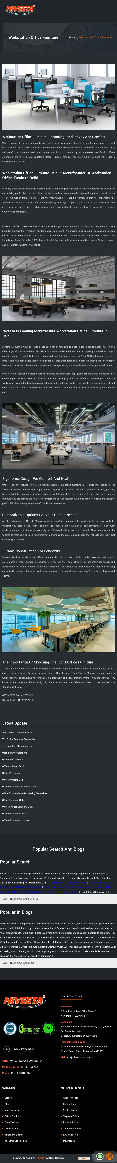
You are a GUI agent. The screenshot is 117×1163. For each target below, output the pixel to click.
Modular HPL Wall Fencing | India (24, 887)
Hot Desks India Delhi (36, 882)
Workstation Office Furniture (17, 732)
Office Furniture (13, 1116)
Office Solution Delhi (13, 766)
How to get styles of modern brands (54, 951)
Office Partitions (11, 773)
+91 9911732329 (30, 1067)
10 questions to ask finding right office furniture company (64, 942)
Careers (8, 1097)
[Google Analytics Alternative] (84, 1158)
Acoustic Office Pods (16, 1141)
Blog (7, 1104)
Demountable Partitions (42, 878)
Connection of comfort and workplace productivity (83, 928)
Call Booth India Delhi (11, 882)
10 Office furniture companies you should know (24, 923)
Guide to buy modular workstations (36, 928)
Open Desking (12, 1122)
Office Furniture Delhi (13, 800)
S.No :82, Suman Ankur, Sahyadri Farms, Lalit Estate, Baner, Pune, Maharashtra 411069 (84, 1049)
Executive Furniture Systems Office (75, 878)
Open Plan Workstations (14, 752)
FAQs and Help (70, 1134)
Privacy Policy (70, 1122)
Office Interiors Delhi (13, 779)
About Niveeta (70, 1097)
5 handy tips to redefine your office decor (72, 923)
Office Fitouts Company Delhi (17, 807)
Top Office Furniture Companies (18, 739)
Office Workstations (12, 759)
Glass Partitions (104, 878)
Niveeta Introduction (22, 1049)
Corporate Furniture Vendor (92, 873)
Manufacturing (12, 1110)
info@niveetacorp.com (78, 1057)
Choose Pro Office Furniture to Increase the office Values (53, 937)
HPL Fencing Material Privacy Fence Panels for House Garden (45, 892)
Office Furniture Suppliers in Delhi (19, 786)
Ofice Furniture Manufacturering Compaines (24, 793)
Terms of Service (72, 1128)
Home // (74, 37)
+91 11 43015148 (20, 1073)
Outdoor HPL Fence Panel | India (60, 887)
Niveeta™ (41, 1158)
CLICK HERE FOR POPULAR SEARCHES (20, 899)
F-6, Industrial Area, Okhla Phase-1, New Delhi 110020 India (79, 1014)
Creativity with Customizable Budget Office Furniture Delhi (78, 947)
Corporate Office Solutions (14, 878)
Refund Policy (70, 1104)
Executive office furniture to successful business (60, 933)
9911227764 (36, 1061)
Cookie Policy (70, 1110)
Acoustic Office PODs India (14, 873)
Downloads (69, 1141)
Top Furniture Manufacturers (17, 746)
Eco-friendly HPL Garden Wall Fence (68, 882)
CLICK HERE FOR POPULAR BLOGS (19, 962)
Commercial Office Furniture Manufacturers (53, 873)
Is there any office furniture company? (32, 956)
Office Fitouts (12, 1128)
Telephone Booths (14, 1134)
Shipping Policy (71, 1116)
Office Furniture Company (15, 820)
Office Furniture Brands (14, 813)
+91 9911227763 (25, 700)
